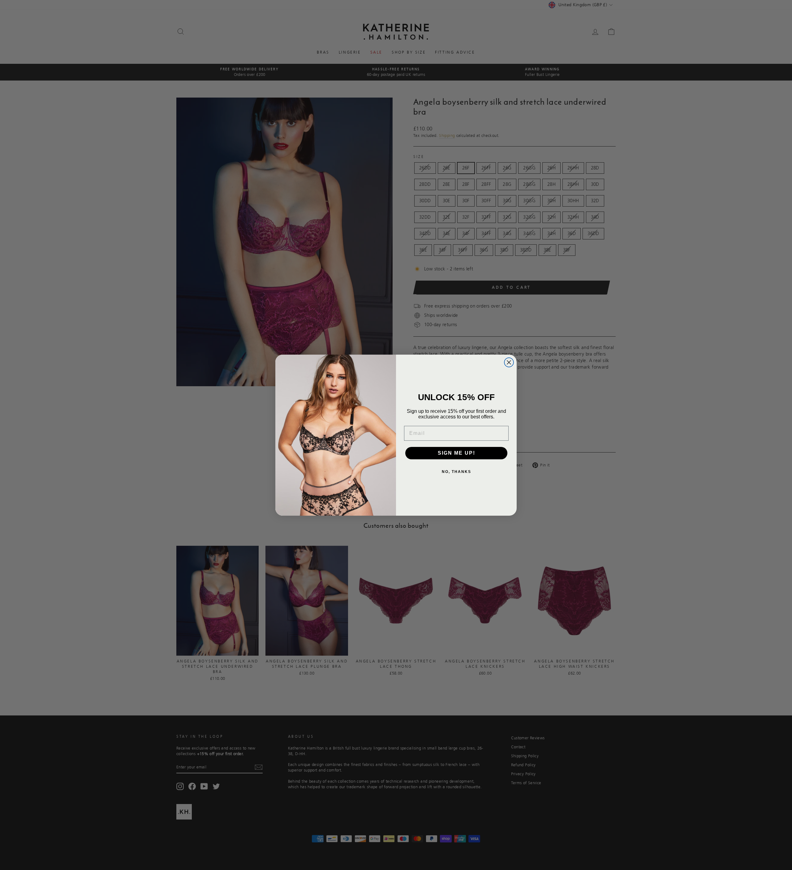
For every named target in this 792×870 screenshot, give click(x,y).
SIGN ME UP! (456, 453)
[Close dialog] (509, 362)
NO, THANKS (456, 472)
